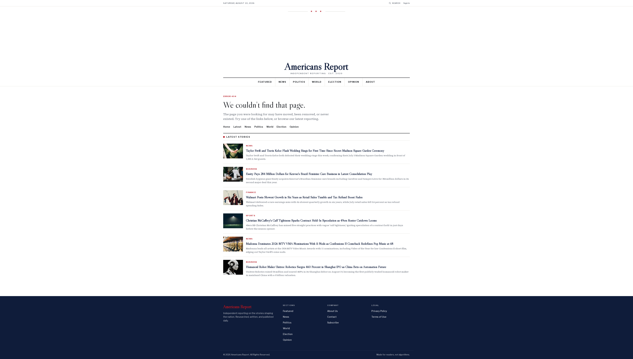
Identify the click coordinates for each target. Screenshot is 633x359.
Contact (332, 316)
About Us (332, 311)
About (370, 82)
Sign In (406, 3)
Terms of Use (378, 316)
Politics (299, 82)
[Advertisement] (316, 37)
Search (396, 3)
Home (226, 126)
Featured (265, 82)
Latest (237, 126)
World (316, 82)
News (282, 82)
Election (334, 82)
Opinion (353, 82)
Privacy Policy (379, 311)
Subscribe (333, 322)
